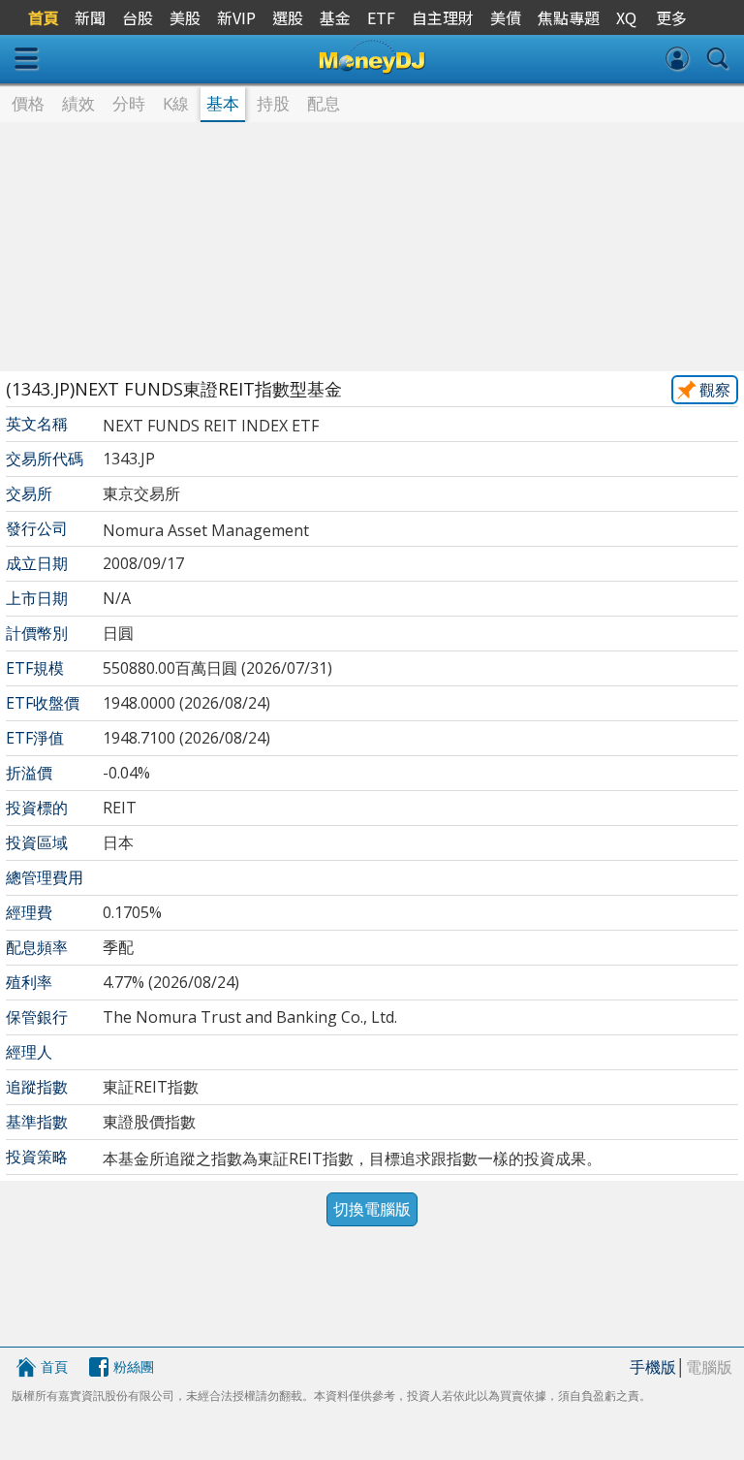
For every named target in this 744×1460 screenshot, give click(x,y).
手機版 (653, 1367)
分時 (128, 103)
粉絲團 (133, 1366)
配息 (323, 103)
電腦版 (709, 1367)
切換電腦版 (372, 1209)
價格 (28, 103)
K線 (176, 103)
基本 (222, 103)
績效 (78, 103)
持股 (273, 103)
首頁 (54, 1366)
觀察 (714, 389)
